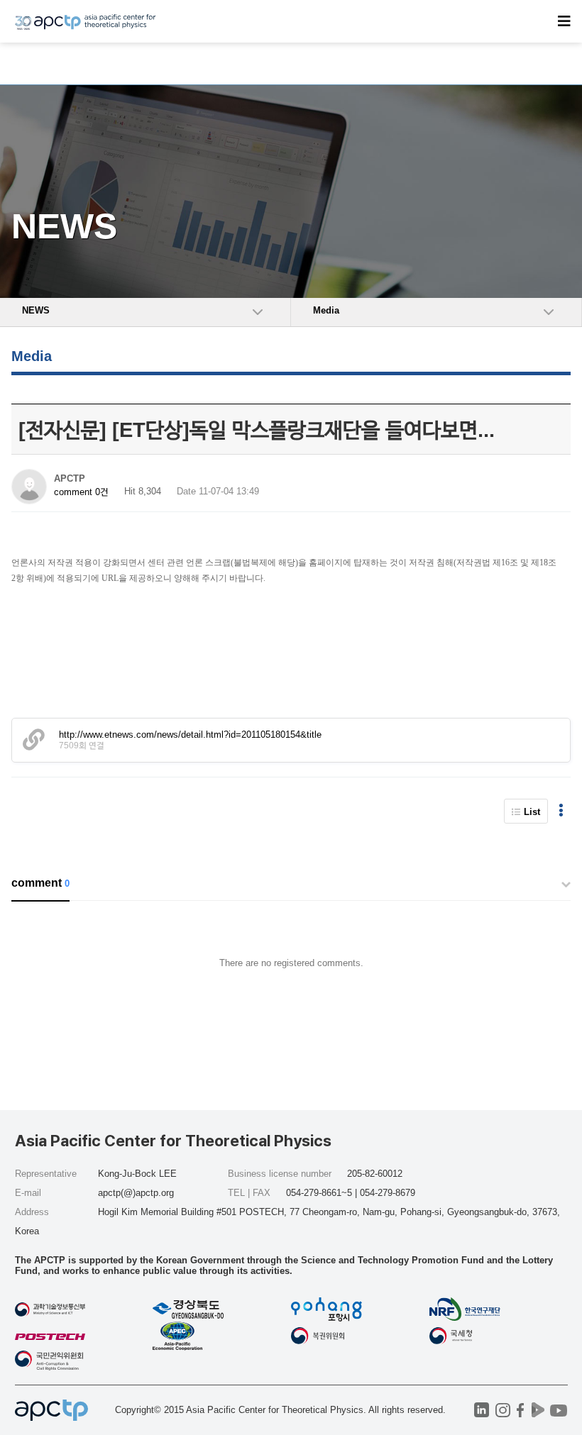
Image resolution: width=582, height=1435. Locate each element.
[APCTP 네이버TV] (538, 1409)
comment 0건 (81, 492)
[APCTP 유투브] (559, 1409)
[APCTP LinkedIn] (481, 1409)
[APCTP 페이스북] (520, 1409)
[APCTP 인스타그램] (503, 1409)
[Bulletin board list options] (561, 811)
